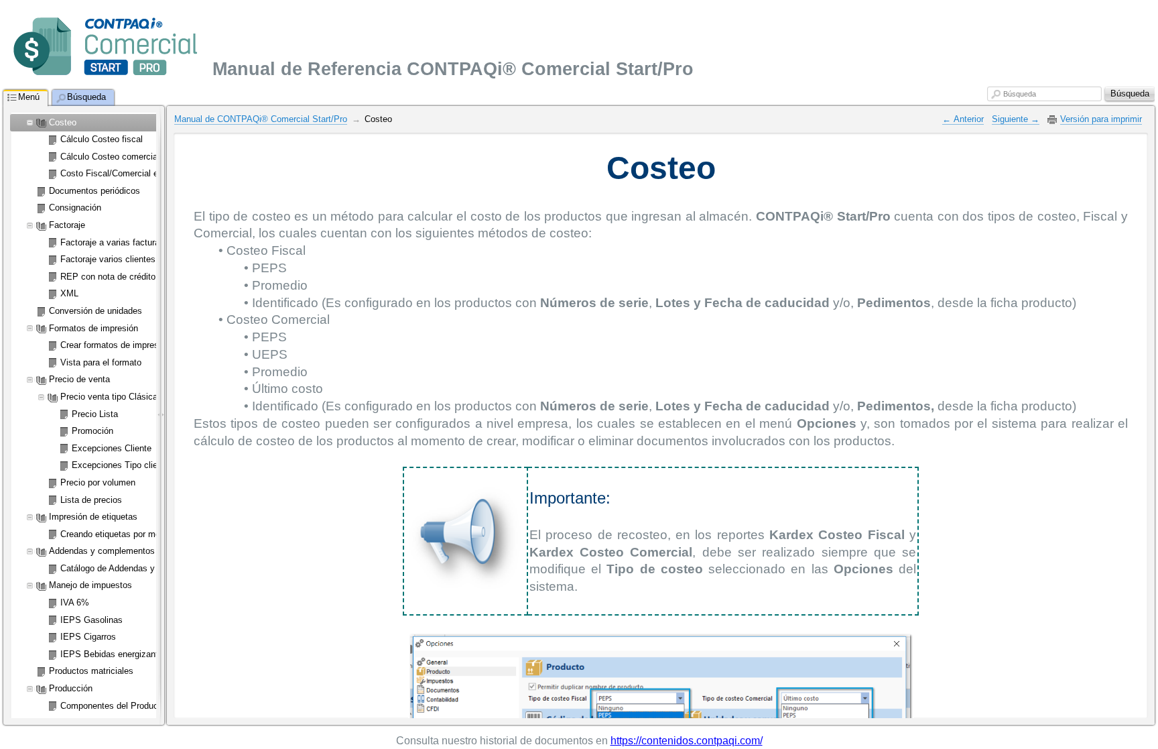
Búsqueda (1019, 94)
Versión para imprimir (1101, 119)
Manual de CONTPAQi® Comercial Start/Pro (260, 119)
